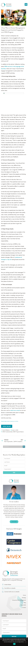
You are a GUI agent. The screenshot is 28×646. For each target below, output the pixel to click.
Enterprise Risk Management (19, 600)
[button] (26, 4)
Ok (14, 644)
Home (24, 595)
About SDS (23, 605)
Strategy (24, 597)
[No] (26, 641)
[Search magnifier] (24, 447)
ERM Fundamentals (7, 432)
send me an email (15, 410)
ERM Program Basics (18, 432)
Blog (25, 602)
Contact (24, 607)
